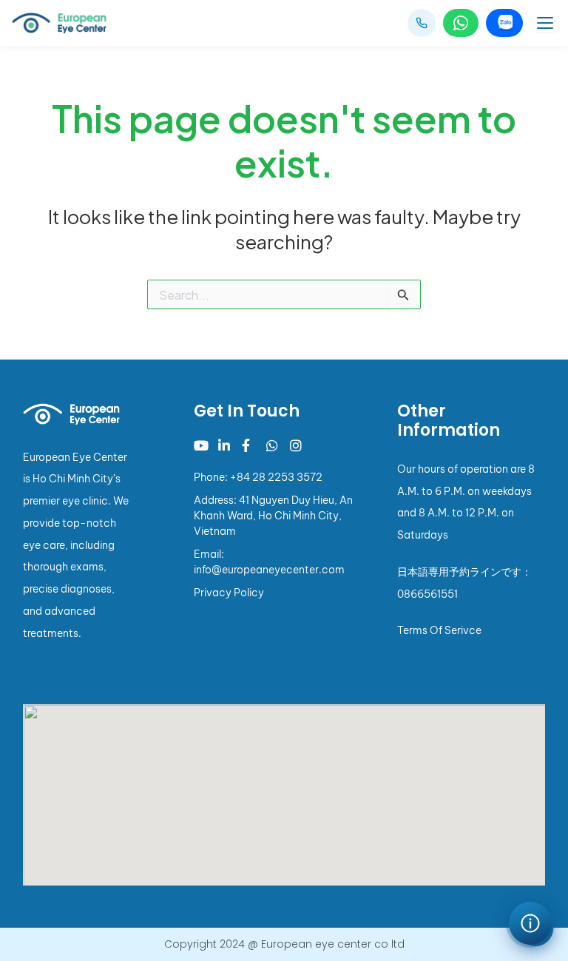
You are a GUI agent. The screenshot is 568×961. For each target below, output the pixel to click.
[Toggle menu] (545, 23)
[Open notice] (530, 923)
